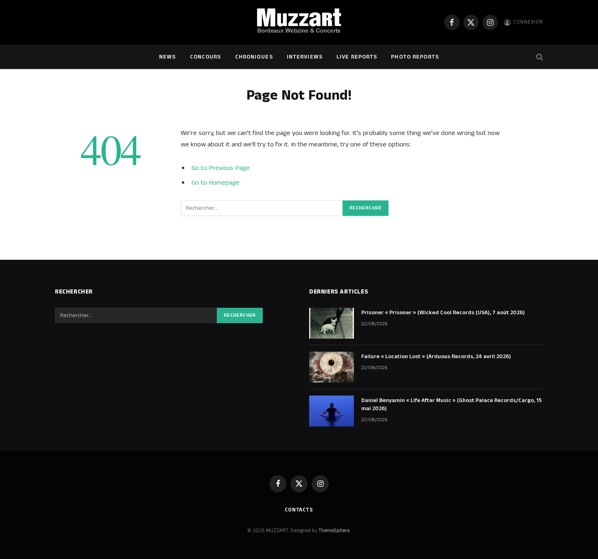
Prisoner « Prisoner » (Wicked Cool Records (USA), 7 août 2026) (443, 313)
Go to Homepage (216, 182)
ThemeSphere (334, 530)
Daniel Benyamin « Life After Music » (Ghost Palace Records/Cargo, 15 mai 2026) (451, 404)
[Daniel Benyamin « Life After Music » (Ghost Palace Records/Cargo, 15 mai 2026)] (331, 411)
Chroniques (254, 57)
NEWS (167, 57)
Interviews (305, 57)
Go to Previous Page (221, 168)
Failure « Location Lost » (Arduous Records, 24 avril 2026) (436, 356)
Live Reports (356, 57)
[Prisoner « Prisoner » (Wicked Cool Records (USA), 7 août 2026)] (331, 323)
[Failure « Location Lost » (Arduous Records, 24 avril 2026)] (331, 367)
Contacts (299, 509)
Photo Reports (415, 57)
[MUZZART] (299, 22)
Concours (205, 57)
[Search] (539, 57)
